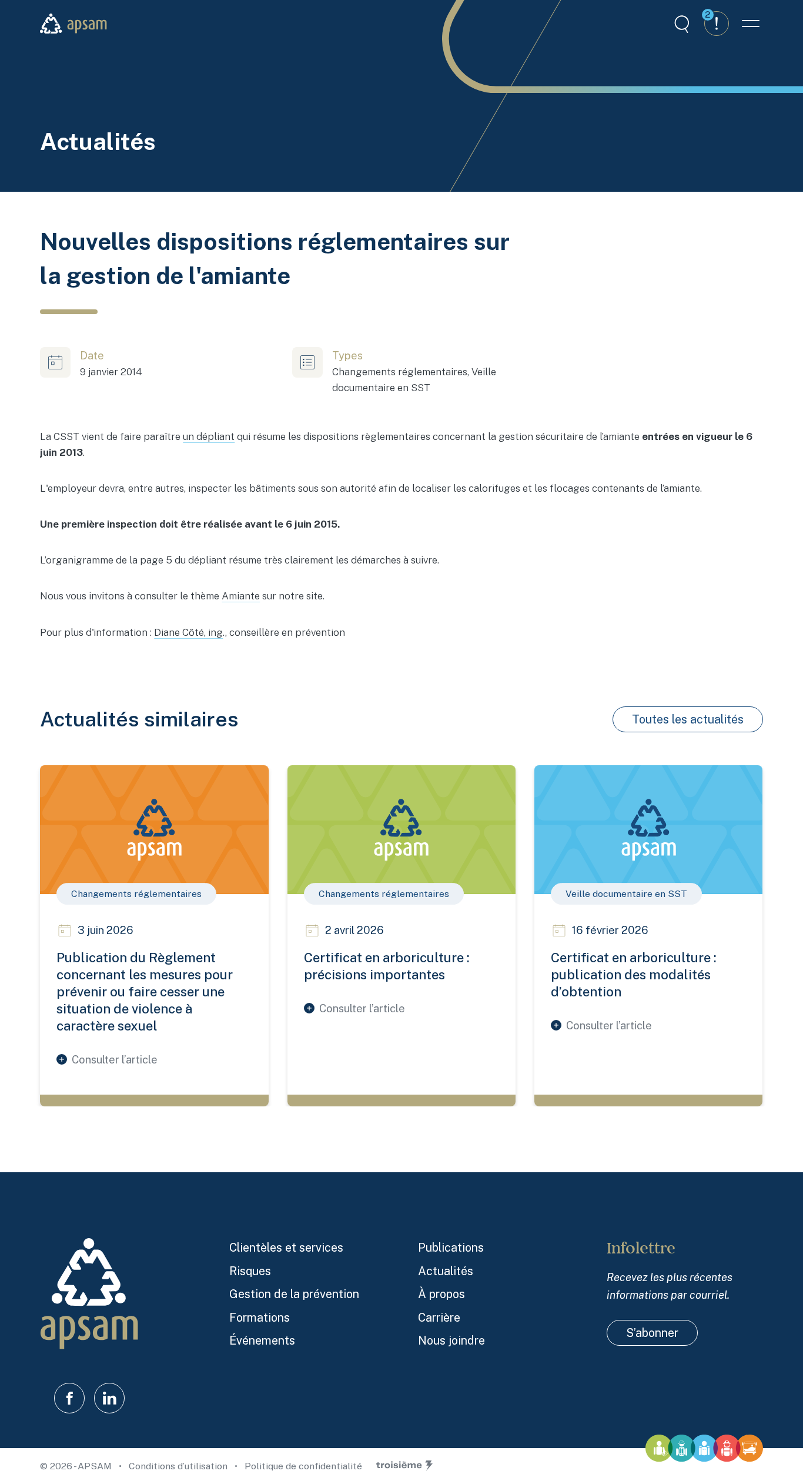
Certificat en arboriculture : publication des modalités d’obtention (634, 974)
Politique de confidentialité (303, 1466)
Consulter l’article (115, 1059)
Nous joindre (451, 1340)
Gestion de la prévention (294, 1293)
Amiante (241, 596)
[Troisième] (404, 1465)
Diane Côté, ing (188, 632)
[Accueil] (73, 24)
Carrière (439, 1317)
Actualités (445, 1271)
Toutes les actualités (688, 719)
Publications (451, 1247)
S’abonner (652, 1332)
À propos (441, 1293)
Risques (250, 1271)
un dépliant (209, 436)
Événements (262, 1340)
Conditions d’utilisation (179, 1466)
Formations (259, 1317)
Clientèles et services (286, 1247)
